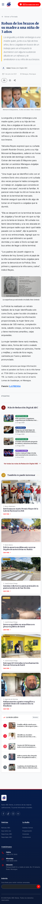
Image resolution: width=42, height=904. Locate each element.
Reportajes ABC (6, 837)
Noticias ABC (5, 828)
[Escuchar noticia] (4, 80)
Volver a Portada (11, 17)
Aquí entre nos (6, 831)
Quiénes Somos (27, 828)
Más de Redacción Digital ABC (22, 407)
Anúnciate (25, 834)
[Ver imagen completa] (21, 97)
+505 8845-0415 (11, 861)
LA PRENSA (15, 386)
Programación (27, 831)
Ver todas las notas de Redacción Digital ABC (21, 464)
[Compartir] (15, 80)
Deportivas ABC (6, 834)
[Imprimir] (10, 80)
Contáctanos (26, 837)
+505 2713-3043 (11, 854)
